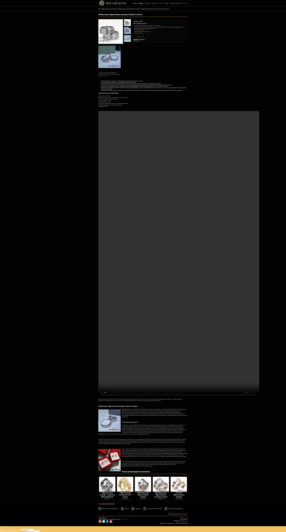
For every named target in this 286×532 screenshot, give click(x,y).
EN (186, 3)
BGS (99, 9)
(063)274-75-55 (103, 74)
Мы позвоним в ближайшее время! (10, 529)
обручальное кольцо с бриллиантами (118, 439)
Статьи (160, 3)
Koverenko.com (124, 519)
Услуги (148, 3)
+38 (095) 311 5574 (183, 520)
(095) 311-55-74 (104, 75)
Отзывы (166, 3)
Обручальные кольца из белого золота (129, 9)
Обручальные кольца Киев (109, 9)
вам (8, 529)
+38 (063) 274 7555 (183, 522)
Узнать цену (140, 36)
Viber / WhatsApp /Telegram (114, 74)
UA (182, 3)
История (154, 3)
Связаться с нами (175, 3)
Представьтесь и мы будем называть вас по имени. (13, 531)
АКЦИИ (135, 3)
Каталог (141, 3)
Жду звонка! (37, 529)
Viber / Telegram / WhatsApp (161, 86)
